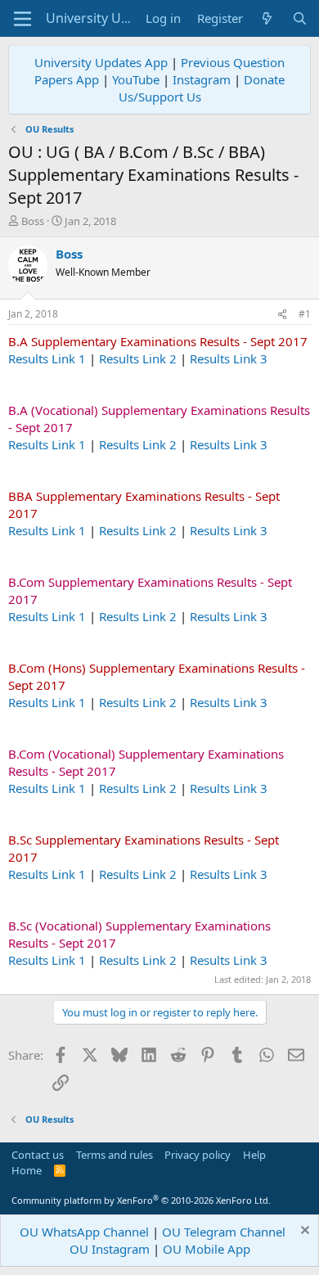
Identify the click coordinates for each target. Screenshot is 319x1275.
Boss (32, 221)
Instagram (202, 79)
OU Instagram (110, 1249)
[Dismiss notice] (303, 1232)
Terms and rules (114, 1154)
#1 (305, 314)
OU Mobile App (206, 1249)
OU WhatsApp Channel (84, 1231)
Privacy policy (197, 1154)
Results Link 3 (228, 358)
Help (254, 1154)
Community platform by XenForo (141, 1200)
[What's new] (267, 18)
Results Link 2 (138, 358)
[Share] (282, 314)
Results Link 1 (47, 358)
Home (26, 1170)
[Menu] (22, 18)
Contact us (37, 1154)
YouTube (136, 79)
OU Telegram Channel (223, 1231)
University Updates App (101, 62)
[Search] (300, 18)
